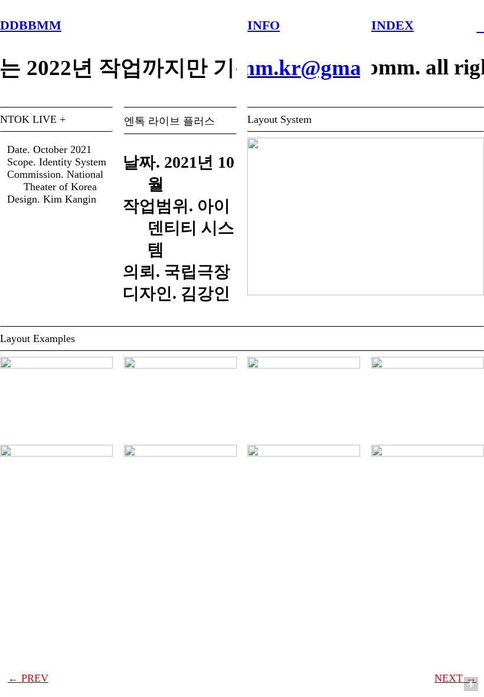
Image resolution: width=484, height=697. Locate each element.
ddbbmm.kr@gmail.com (300, 68)
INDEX (392, 25)
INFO (263, 25)
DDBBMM (30, 25)
